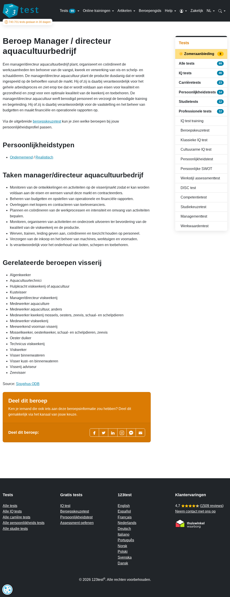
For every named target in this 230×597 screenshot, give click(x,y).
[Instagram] (122, 432)
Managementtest (194, 216)
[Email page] (140, 432)
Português (126, 540)
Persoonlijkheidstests (200, 92)
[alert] (7, 589)
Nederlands (127, 523)
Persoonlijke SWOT (196, 169)
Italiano (123, 534)
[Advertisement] (201, 305)
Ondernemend (21, 157)
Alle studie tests (15, 529)
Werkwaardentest (194, 226)
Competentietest (194, 197)
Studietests (200, 102)
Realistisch (44, 157)
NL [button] (209, 11)
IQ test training (192, 121)
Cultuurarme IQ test (196, 149)
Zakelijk (196, 11)
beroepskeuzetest (47, 121)
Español (124, 511)
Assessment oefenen (77, 523)
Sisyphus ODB (28, 384)
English (124, 506)
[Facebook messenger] (131, 432)
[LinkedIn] (112, 432)
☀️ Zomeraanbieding (200, 54)
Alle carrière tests (16, 517)
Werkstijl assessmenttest (200, 178)
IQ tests (200, 73)
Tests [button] (67, 11)
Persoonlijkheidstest (197, 159)
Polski (123, 551)
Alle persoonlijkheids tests (23, 523)
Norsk (122, 546)
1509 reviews (211, 506)
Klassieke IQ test (194, 140)
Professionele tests (200, 111)
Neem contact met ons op (195, 511)
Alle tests (200, 63)
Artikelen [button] (125, 11)
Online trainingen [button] (97, 11)
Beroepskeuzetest (195, 130)
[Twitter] (103, 432)
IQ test (65, 506)
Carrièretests (200, 82)
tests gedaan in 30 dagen (30, 22)
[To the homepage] (21, 11)
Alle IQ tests (12, 511)
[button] (183, 10)
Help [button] (169, 11)
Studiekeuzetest (193, 207)
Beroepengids (150, 11)
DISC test (188, 188)
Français (125, 517)
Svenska (125, 557)
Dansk (123, 563)
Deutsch (124, 529)
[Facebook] (94, 432)
